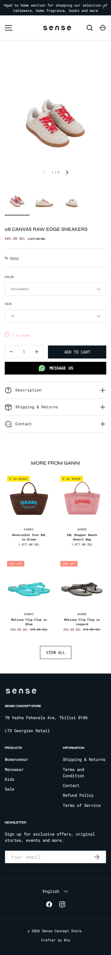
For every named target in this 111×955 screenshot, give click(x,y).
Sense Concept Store (61, 930)
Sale (9, 789)
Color (9, 277)
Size (8, 304)
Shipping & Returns (84, 759)
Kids (9, 779)
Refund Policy (78, 795)
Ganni (14, 258)
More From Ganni (55, 463)
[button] (102, 27)
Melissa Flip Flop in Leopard (82, 622)
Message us (60, 368)
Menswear (14, 769)
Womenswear (16, 759)
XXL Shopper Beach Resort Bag (82, 537)
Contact (71, 785)
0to (67, 940)
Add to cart (77, 352)
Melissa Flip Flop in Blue (29, 622)
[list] (55, 118)
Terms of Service (82, 805)
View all (55, 652)
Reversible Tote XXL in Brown (29, 537)
